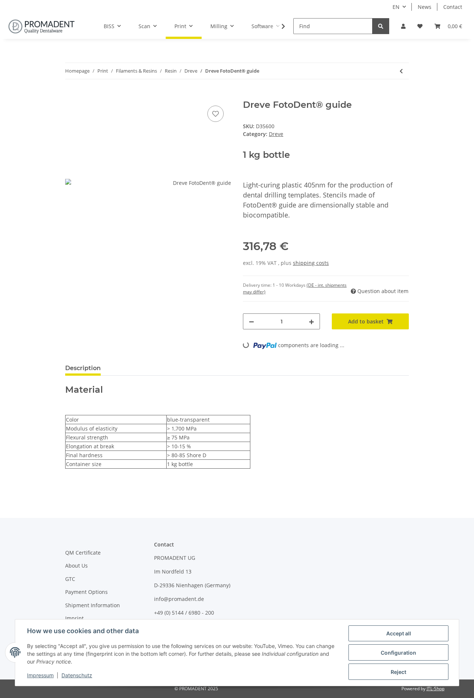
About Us (76, 565)
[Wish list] (419, 26)
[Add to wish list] (215, 114)
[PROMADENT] (41, 26)
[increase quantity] (311, 321)
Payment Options (86, 591)
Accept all (398, 633)
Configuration (398, 652)
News (424, 6)
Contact (452, 6)
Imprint (74, 618)
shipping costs (311, 262)
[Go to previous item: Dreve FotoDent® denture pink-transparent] (401, 71)
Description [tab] (83, 368)
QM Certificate (83, 552)
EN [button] (396, 6)
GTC (70, 578)
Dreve (276, 133)
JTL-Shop (435, 688)
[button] (403, 26)
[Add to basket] (71, 96)
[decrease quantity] (251, 321)
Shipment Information (92, 605)
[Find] (380, 26)
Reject (398, 672)
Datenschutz (76, 675)
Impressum (40, 675)
